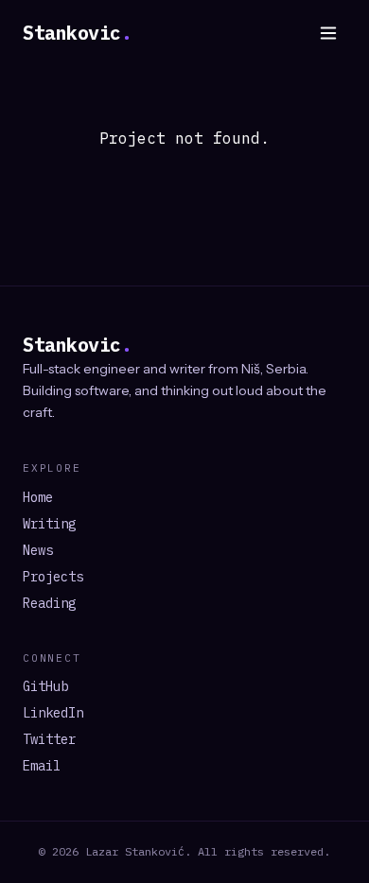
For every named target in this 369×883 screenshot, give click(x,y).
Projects (53, 576)
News (38, 550)
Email (42, 765)
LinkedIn (53, 712)
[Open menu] (328, 33)
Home (38, 497)
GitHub (45, 686)
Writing (49, 523)
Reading (49, 603)
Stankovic (77, 32)
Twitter (49, 739)
